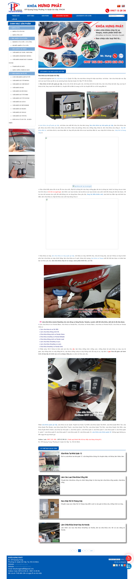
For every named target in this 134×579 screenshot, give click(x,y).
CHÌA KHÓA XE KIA (17, 87)
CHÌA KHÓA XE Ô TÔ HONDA (20, 80)
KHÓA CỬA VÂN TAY (18, 31)
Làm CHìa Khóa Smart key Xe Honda (75, 525)
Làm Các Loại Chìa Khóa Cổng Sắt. (74, 477)
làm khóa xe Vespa (97, 258)
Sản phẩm (45, 16)
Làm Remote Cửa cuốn (83, 16)
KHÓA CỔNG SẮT (16, 35)
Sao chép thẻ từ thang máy (71, 501)
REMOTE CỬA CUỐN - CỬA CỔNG (21, 42)
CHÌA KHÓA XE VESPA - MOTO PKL (22, 52)
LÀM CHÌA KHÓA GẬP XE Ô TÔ (20, 77)
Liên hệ (14, 19)
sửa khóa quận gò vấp (49, 424)
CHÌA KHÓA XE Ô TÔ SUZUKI (20, 98)
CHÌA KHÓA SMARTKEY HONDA (21, 56)
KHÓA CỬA (15, 28)
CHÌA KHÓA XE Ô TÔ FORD (19, 94)
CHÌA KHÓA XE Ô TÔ (18, 73)
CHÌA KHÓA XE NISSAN (18, 112)
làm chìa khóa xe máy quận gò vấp (63, 256)
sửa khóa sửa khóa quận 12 (101, 432)
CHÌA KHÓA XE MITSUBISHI (20, 105)
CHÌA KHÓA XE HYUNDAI (19, 91)
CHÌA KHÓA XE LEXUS (18, 101)
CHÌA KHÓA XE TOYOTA (19, 116)
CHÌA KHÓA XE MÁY (18, 49)
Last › (91, 550)
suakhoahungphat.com (23, 566)
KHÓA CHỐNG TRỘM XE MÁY (20, 70)
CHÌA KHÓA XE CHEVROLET (20, 84)
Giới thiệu (30, 16)
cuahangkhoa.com (21, 564)
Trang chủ (16, 16)
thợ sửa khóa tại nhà (61, 78)
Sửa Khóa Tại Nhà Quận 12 (71, 453)
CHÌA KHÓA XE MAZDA (18, 109)
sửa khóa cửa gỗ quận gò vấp (49, 125)
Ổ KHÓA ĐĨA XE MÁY (18, 66)
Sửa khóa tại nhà (62, 16)
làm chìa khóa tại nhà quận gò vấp (101, 125)
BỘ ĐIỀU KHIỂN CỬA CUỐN (20, 45)
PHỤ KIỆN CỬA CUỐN (18, 38)
